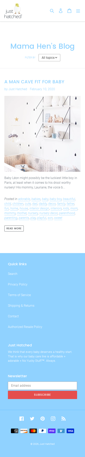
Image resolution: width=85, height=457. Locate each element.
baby (45, 199)
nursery (33, 213)
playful (41, 218)
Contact (13, 316)
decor (52, 204)
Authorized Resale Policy (25, 327)
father (70, 204)
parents (24, 218)
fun (6, 208)
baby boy (56, 199)
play (33, 218)
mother (22, 213)
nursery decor (48, 213)
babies (36, 199)
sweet (58, 218)
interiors (56, 208)
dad (34, 204)
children (18, 204)
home (14, 208)
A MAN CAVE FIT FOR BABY (34, 82)
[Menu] (78, 10)
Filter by (30, 57)
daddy (43, 204)
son (50, 218)
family (61, 204)
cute (28, 204)
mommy (10, 213)
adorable (24, 199)
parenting (10, 218)
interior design (39, 208)
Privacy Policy (17, 284)
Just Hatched (47, 443)
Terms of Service (19, 295)
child (7, 204)
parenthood (67, 213)
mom (74, 208)
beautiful (69, 199)
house (24, 208)
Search (12, 274)
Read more (14, 228)
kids (66, 208)
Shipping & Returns (21, 305)
